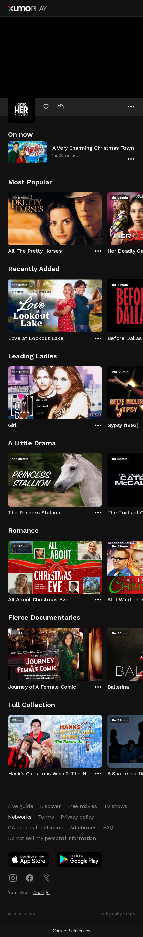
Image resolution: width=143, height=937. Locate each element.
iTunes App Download (29, 861)
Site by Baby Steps (116, 914)
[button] (71, 152)
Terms (46, 817)
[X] (46, 878)
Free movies (82, 806)
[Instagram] (13, 878)
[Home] (27, 8)
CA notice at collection (35, 827)
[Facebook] (30, 878)
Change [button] (41, 892)
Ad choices (83, 827)
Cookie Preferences (71, 930)
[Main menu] (131, 8)
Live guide (20, 806)
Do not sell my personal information (52, 838)
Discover (50, 806)
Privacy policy (77, 817)
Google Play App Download (79, 861)
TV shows (115, 806)
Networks (19, 817)
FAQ (108, 827)
